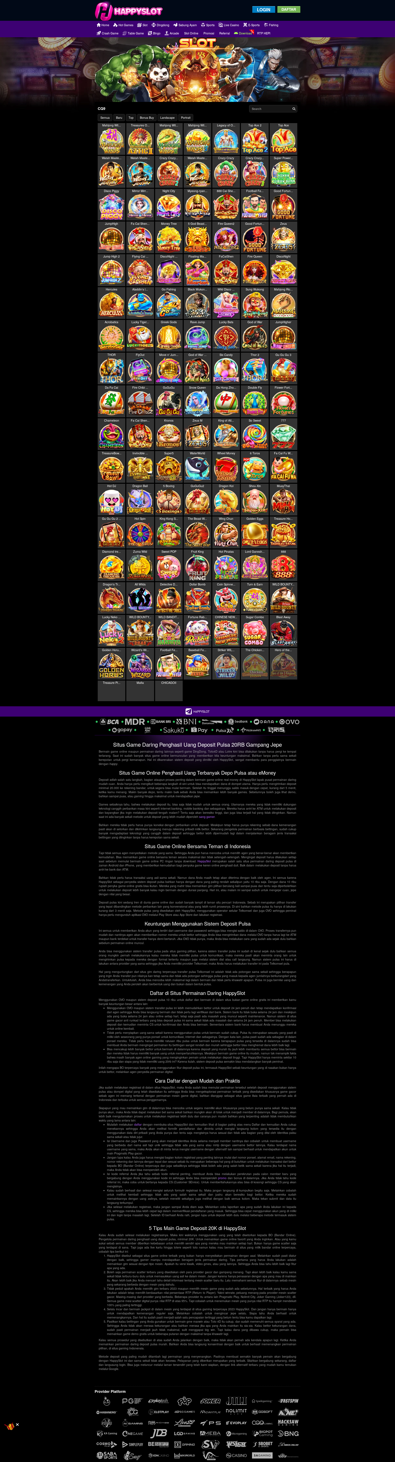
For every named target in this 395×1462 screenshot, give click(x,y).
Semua (105, 117)
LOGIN (263, 9)
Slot (145, 25)
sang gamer (207, 828)
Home (105, 25)
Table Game (136, 33)
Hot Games (125, 25)
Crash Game (110, 33)
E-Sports (254, 25)
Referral (224, 33)
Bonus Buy (147, 117)
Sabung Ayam (188, 25)
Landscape (167, 117)
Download (245, 33)
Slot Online (191, 33)
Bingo (156, 33)
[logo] (129, 10)
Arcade (174, 33)
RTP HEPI (263, 33)
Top (131, 117)
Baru (119, 117)
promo (222, 1189)
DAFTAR (288, 9)
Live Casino (231, 25)
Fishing (273, 25)
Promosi (208, 33)
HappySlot (204, 872)
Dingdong (163, 25)
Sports (210, 25)
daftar (138, 1136)
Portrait (186, 117)
